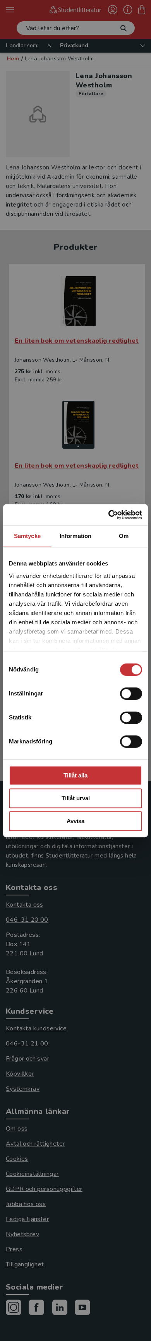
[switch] (131, 693)
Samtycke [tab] (27, 536)
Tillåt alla (75, 775)
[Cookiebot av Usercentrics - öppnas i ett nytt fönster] (108, 515)
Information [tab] (75, 536)
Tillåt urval (76, 798)
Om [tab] (124, 536)
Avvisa (75, 821)
